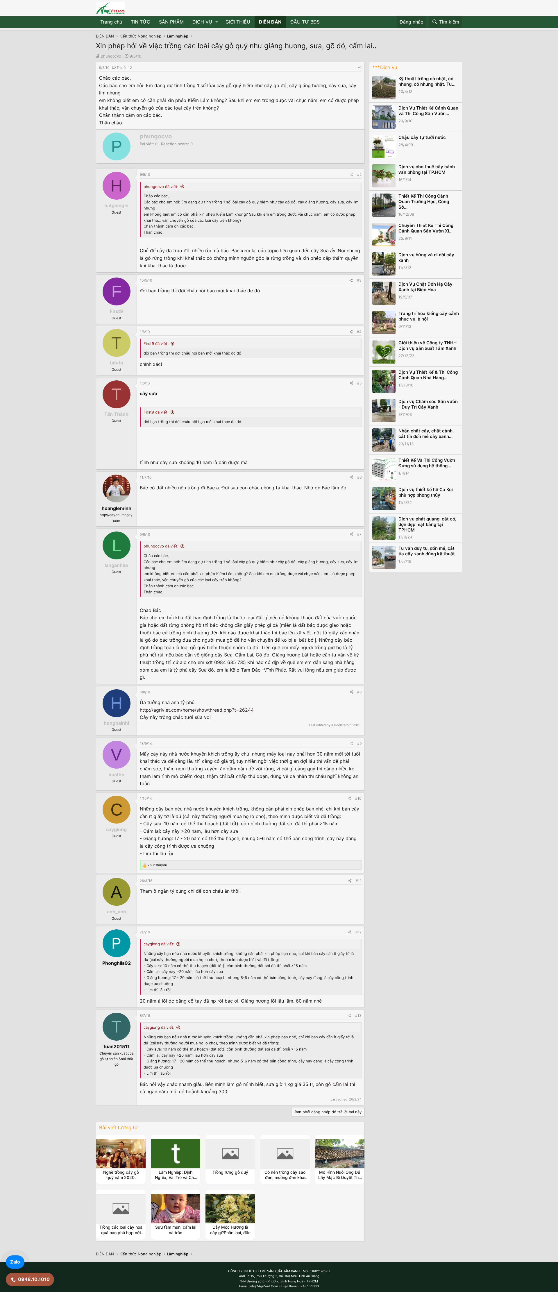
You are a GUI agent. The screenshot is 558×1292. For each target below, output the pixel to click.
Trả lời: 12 (124, 67)
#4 (359, 332)
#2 (359, 174)
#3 (359, 280)
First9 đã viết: (156, 343)
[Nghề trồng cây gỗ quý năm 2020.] (121, 1153)
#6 (359, 477)
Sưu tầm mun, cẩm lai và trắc (175, 1230)
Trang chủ (111, 22)
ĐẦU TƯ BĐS (305, 22)
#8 (359, 692)
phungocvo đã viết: (161, 186)
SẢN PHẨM (171, 22)
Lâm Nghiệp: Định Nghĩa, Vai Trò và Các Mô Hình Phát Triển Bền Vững (175, 1180)
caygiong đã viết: (159, 944)
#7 (359, 534)
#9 (359, 743)
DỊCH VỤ (202, 22)
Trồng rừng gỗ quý (230, 1172)
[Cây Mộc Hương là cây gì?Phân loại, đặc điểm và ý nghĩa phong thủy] (230, 1208)
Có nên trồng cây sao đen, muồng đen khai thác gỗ (284, 1177)
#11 (359, 880)
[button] (217, 22)
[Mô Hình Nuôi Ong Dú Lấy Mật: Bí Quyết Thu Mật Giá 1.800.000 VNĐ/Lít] (340, 1153)
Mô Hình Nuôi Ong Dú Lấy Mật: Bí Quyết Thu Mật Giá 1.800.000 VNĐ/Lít (339, 1180)
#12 (358, 932)
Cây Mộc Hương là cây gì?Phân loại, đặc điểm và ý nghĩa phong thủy (230, 1235)
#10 (358, 798)
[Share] (360, 67)
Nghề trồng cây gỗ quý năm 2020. (121, 1175)
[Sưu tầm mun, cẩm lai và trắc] (175, 1208)
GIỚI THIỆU (238, 22)
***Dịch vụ (384, 67)
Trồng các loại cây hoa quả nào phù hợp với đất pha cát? (120, 1232)
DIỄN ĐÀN (270, 22)
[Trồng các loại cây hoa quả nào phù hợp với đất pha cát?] (121, 1208)
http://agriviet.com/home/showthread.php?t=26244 (197, 710)
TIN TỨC (140, 22)
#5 (359, 383)
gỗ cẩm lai (336, 1084)
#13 (358, 1015)
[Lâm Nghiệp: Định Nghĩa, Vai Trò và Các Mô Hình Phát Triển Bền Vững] (175, 1153)
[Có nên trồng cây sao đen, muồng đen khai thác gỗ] (285, 1153)
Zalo (15, 1262)
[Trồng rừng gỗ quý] (230, 1153)
